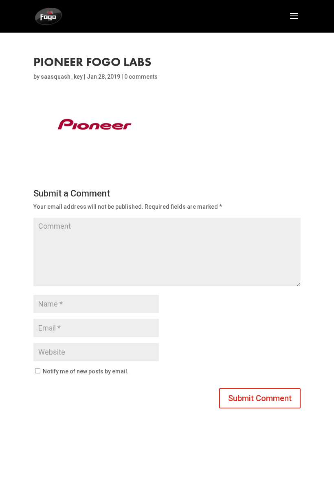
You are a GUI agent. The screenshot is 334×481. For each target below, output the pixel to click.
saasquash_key (62, 76)
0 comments (141, 76)
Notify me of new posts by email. (86, 371)
